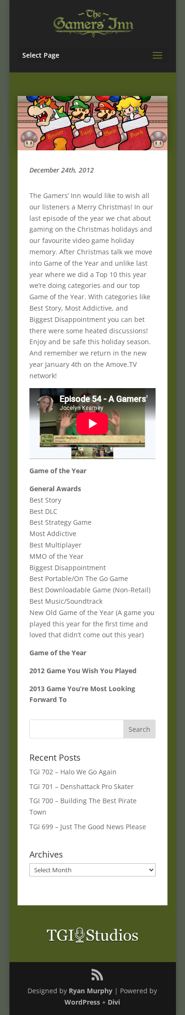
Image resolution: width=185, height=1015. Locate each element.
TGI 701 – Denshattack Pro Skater (81, 786)
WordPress (82, 1002)
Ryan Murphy (90, 990)
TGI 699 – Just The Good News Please (87, 826)
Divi (114, 1002)
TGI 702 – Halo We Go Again (73, 771)
